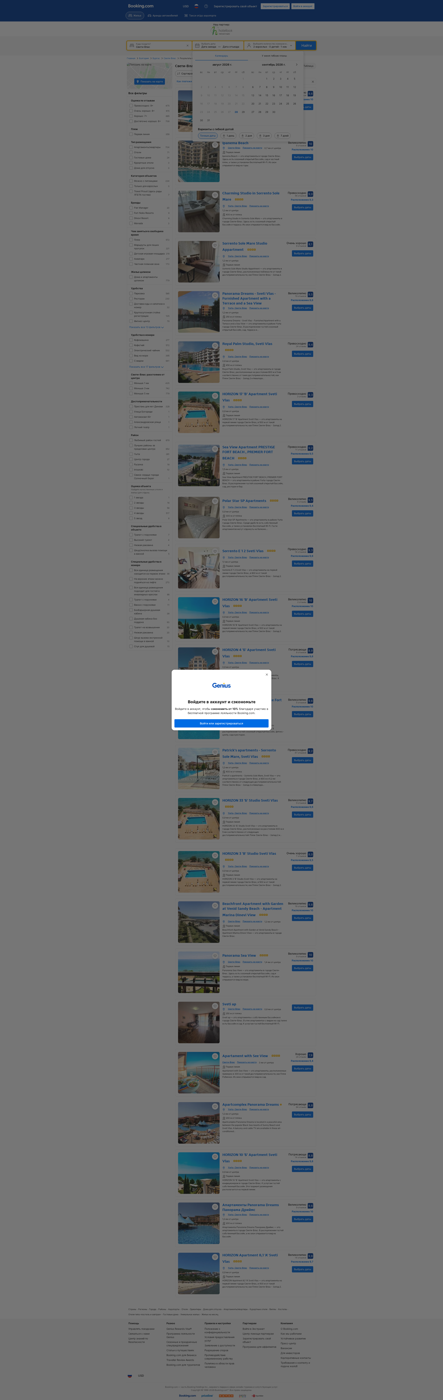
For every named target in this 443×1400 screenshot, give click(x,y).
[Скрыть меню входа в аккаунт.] (267, 674)
